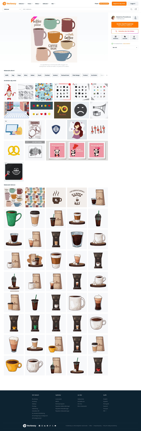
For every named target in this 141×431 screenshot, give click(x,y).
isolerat (55, 75)
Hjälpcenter (81, 399)
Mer (53, 3)
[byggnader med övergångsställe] (16, 110)
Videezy (34, 404)
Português (106, 404)
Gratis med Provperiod (125, 24)
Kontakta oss (81, 401)
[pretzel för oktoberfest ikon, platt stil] (14, 150)
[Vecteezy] (9, 3)
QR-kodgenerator (37, 418)
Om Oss (80, 404)
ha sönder (94, 75)
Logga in (132, 3)
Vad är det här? (126, 43)
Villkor (90, 425)
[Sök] (131, 9)
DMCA (57, 401)
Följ (135, 18)
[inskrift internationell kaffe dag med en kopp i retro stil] (77, 197)
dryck (39, 75)
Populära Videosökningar (62, 411)
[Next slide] (105, 75)
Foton (29, 3)
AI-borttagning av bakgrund (40, 415)
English (105, 399)
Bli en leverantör (82, 406)
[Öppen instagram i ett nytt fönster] (42, 425)
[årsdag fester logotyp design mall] (62, 110)
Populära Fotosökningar (62, 408)
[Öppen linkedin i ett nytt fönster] (44, 425)
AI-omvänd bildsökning (38, 413)
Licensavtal (58, 399)
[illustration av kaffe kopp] (98, 197)
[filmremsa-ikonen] (99, 110)
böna (25, 75)
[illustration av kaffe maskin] (56, 239)
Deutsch (105, 406)
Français (105, 408)
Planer (96, 3)
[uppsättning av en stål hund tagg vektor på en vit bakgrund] (26, 91)
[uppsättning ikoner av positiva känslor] (41, 110)
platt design (76, 75)
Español (105, 401)
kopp (19, 75)
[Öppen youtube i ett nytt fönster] (55, 425)
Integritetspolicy (98, 425)
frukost (85, 75)
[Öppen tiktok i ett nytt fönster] (50, 425)
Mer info (115, 47)
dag (13, 75)
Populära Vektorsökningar (62, 406)
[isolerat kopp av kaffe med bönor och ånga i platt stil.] (56, 197)
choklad (47, 75)
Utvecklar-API (35, 411)
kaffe (6, 75)
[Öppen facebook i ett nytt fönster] (39, 425)
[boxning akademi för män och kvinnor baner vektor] (35, 129)
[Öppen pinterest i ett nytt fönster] (47, 425)
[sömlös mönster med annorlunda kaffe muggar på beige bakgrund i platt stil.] (35, 197)
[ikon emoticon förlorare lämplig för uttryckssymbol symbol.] (80, 110)
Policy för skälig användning (110, 425)
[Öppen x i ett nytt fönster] (52, 425)
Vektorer (21, 3)
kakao (32, 75)
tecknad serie (65, 75)
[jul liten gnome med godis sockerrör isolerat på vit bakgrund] (10, 91)
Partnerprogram (59, 404)
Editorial (45, 3)
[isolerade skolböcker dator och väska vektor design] (14, 129)
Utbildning (35, 408)
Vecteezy (34, 401)
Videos (37, 3)
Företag (34, 406)
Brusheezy (35, 399)
